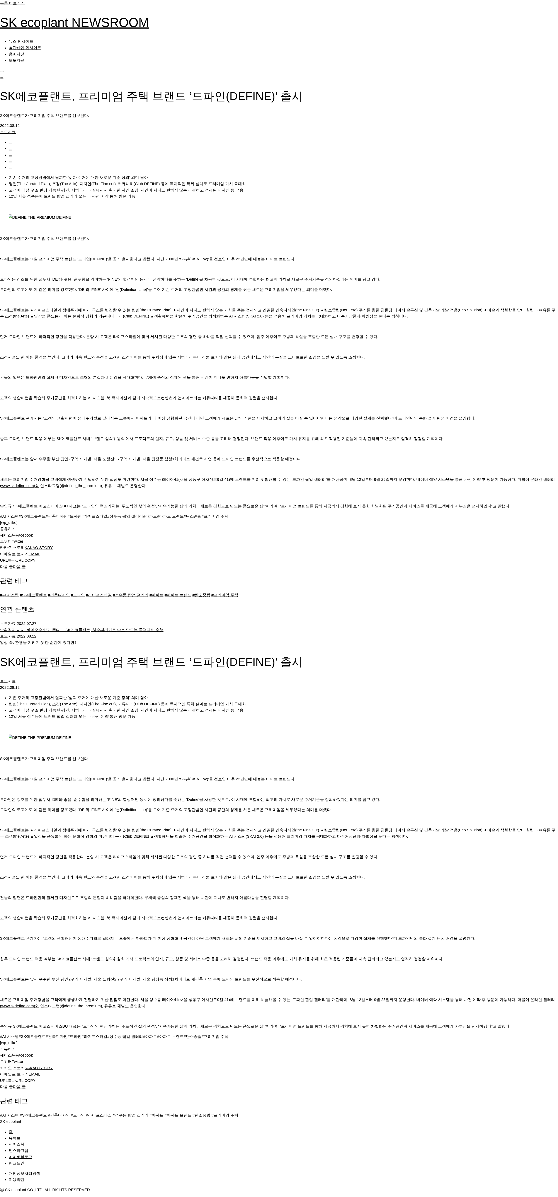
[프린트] (10, 168)
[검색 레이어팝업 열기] (1, 71)
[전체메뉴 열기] (1, 78)
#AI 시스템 (9, 595)
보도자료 (16, 60)
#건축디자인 (59, 595)
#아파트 (156, 595)
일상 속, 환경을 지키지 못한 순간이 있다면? (38, 642)
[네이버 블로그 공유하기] (10, 162)
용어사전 (16, 54)
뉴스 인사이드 (21, 41)
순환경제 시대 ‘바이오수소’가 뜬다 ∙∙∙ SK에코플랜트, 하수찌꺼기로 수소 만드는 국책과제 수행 (81, 630)
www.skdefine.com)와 (20, 486)
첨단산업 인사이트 (25, 48)
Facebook (24, 535)
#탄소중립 (201, 595)
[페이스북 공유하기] (10, 149)
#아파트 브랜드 (178, 595)
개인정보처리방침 (24, 1173)
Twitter (17, 541)
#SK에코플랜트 (33, 595)
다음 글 (19, 566)
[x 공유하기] (10, 156)
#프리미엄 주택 (224, 595)
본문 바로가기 (12, 3)
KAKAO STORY (39, 548)
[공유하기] (10, 143)
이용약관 (16, 1179)
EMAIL (34, 554)
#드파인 (78, 595)
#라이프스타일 (99, 595)
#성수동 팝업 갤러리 (130, 595)
